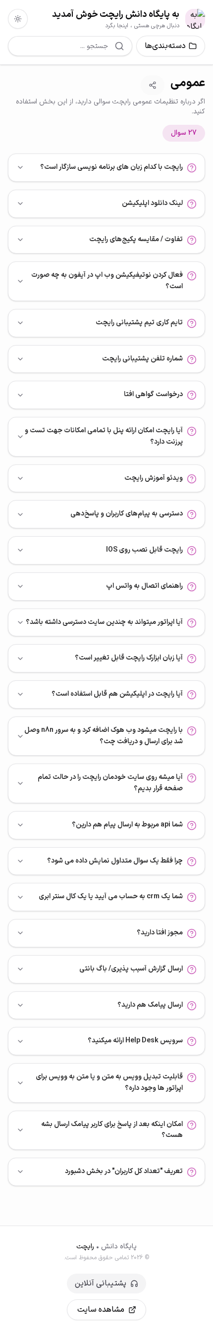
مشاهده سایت (100, 1310)
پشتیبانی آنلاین (100, 1283)
